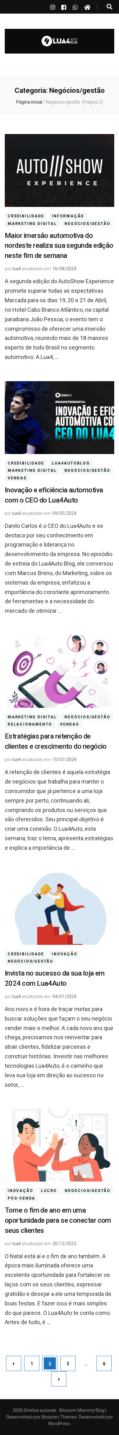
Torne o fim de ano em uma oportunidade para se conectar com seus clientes (58, 1220)
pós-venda (21, 1198)
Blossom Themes (59, 1416)
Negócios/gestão (87, 223)
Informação (68, 216)
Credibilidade (26, 216)
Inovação (64, 954)
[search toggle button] (109, 7)
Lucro (49, 1190)
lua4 (16, 268)
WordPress (59, 1423)
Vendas (17, 478)
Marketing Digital (32, 223)
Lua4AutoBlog (71, 463)
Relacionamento (30, 724)
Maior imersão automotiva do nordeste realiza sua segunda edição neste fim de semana (59, 246)
